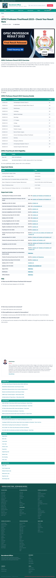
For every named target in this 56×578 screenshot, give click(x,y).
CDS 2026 (21, 531)
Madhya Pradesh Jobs (6, 470)
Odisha (2, 533)
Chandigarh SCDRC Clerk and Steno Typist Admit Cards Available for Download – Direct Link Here (21, 422)
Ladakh (39, 518)
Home (2, 13)
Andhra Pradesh (41, 495)
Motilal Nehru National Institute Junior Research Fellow (13, 386)
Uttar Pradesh (3, 544)
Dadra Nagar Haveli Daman (42, 503)
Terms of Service (32, 569)
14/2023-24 (35, 243)
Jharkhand (40, 513)
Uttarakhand (3, 546)
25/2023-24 (35, 221)
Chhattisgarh (40, 502)
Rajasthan (3, 537)
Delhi (39, 505)
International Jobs (23, 513)
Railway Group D (22, 526)
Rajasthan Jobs (5, 476)
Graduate (21, 498)
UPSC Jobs (3, 515)
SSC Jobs (3, 511)
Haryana (39, 509)
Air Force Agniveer (23, 547)
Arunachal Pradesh (41, 496)
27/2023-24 (35, 203)
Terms (39, 528)
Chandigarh (40, 500)
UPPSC (21, 537)
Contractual (4, 441)
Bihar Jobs (4, 465)
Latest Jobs (22, 509)
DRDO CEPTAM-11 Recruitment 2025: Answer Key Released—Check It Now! (17, 403)
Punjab (2, 536)
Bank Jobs (4, 438)
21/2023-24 (41, 237)
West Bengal (3, 547)
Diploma (21, 495)
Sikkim (2, 539)
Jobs (5, 10)
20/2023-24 (48, 195)
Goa (38, 506)
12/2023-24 (35, 223)
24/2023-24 (35, 229)
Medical (21, 502)
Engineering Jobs (5, 451)
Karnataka (39, 515)
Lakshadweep (3, 523)
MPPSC (21, 536)
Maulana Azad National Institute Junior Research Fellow (13, 391)
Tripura (2, 543)
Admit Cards (22, 512)
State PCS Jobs (4, 512)
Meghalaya (3, 528)
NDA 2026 (21, 530)
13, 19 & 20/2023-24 (37, 206)
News (39, 10)
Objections (41, 257)
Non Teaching (5, 457)
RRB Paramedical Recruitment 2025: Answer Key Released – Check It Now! (17, 413)
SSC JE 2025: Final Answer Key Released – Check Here (13, 411)
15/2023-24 (41, 243)
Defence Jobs (5, 446)
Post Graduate (22, 503)
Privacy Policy (40, 527)
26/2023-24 (35, 257)
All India (39, 492)
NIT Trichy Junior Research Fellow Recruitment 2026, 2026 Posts (15, 384)
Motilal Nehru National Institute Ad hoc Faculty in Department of (15, 389)
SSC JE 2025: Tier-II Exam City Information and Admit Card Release (15, 427)
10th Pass (21, 492)
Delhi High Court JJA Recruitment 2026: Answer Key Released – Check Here (17, 405)
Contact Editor (3, 571)
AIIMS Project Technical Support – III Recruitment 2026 (13, 394)
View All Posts (11, 373)
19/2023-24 (41, 195)
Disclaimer (40, 526)
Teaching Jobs (3, 513)
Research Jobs (3, 508)
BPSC (21, 534)
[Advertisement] (28, 78)
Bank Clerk (21, 528)
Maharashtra (3, 526)
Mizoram (2, 530)
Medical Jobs (5, 454)
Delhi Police (22, 543)
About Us (39, 523)
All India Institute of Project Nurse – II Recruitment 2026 (13, 397)
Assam (39, 498)
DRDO (21, 549)
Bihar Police (22, 540)
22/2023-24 (31, 244)
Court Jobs (4, 443)
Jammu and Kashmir (41, 512)
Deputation (4, 449)
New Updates (47, 10)
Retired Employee (4, 509)
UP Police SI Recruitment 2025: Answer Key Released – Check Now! (15, 408)
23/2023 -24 (42, 240)
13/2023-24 (35, 195)
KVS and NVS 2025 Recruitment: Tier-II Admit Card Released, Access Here (17, 419)
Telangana (3, 541)
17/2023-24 (48, 243)
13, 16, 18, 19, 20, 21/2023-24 (39, 232)
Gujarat (39, 508)
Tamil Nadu (3, 540)
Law (20, 500)
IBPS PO (21, 524)
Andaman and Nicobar (42, 493)
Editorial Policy (40, 531)
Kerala (39, 516)
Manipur (2, 527)
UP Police (21, 541)
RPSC (21, 539)
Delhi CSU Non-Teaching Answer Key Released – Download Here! (15, 424)
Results (12, 10)
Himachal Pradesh (41, 511)
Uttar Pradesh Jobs (6, 468)
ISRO (20, 550)
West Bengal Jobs (5, 478)
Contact (39, 524)
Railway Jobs (3, 506)
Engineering (22, 496)
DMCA (39, 530)
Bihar (39, 499)
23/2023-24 (35, 212)
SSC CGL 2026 (22, 523)
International (30, 10)
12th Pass (21, 493)
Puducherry (3, 534)
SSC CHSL (21, 533)
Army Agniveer (22, 544)
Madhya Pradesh (4, 524)
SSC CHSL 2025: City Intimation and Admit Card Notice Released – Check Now (17, 430)
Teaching (21, 505)
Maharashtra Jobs (5, 473)
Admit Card (20, 10)
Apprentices (4, 436)
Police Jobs (4, 459)
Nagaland (3, 531)
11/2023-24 (35, 215)
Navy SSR (21, 546)
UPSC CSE (21, 527)
